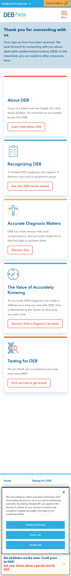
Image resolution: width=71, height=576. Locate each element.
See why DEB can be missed (30, 186)
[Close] (64, 492)
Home (7, 481)
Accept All (35, 544)
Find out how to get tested (29, 383)
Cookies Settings (35, 524)
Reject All (35, 534)
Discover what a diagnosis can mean (35, 324)
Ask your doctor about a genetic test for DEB (29, 567)
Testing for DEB (41, 481)
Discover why (20, 250)
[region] (35, 520)
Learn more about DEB (26, 127)
